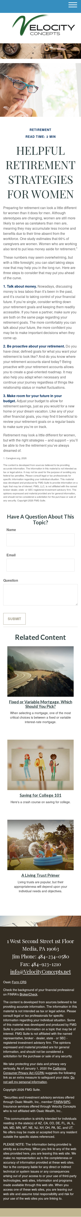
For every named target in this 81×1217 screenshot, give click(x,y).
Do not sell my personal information (39, 1079)
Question (10, 580)
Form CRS (19, 982)
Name (11, 529)
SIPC (67, 1102)
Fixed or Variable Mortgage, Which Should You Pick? (40, 704)
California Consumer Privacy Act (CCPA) (34, 1070)
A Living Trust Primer (40, 875)
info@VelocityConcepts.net (40, 971)
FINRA (58, 1102)
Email (11, 555)
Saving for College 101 (40, 795)
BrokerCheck (28, 994)
